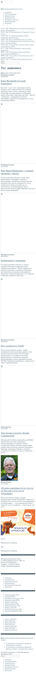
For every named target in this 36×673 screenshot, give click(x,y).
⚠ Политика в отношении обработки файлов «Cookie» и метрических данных (20, 648)
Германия (8, 12)
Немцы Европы (10, 604)
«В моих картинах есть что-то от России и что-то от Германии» (17, 491)
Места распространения (13, 585)
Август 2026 (9, 619)
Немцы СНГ (9, 607)
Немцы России (10, 16)
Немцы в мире (10, 602)
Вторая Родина (10, 18)
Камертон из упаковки (13, 260)
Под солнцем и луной (12, 345)
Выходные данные (11, 581)
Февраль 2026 (9, 630)
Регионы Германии (11, 609)
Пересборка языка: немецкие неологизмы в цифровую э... (15, 53)
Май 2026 (8, 624)
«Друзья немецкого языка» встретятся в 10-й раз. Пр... (15, 36)
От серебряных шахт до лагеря (21, 39)
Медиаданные (9, 583)
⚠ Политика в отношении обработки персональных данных (18, 644)
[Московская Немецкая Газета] (11, 9)
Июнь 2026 (8, 623)
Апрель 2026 (9, 626)
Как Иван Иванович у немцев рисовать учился (17, 172)
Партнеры (8, 587)
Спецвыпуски (9, 579)
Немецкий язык (10, 21)
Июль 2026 (8, 621)
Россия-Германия (10, 14)
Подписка (8, 23)
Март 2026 (8, 628)
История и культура (11, 19)
